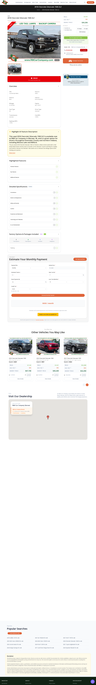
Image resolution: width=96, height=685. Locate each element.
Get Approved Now (80, 259)
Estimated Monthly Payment (48, 295)
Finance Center (52, 683)
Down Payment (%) (15, 279)
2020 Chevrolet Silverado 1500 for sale (72, 641)
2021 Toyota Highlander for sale (71, 644)
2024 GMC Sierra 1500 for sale (42, 641)
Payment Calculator (40, 319)
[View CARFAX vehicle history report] (75, 68)
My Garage (90, 2)
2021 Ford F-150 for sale (69, 638)
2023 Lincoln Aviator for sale (14, 644)
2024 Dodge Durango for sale (14, 647)
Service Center (28, 683)
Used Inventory (19, 2)
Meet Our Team (64, 2)
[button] (14, 69)
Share (80, 28)
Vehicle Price (52, 265)
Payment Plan (14, 265)
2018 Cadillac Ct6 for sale (13, 638)
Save (87, 28)
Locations (50, 2)
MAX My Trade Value (76, 76)
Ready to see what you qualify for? (48, 314)
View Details (20, 379)
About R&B (56, 2)
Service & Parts (43, 2)
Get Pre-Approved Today (75, 37)
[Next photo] (58, 41)
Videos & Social (72, 2)
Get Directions (16, 413)
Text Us (84, 50)
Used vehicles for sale (14, 633)
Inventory (23, 413)
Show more (12, 153)
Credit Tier (14, 286)
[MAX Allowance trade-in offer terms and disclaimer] (80, 82)
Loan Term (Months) (54, 279)
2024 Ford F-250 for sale (41, 644)
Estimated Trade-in (15, 272)
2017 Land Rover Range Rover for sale (44, 647)
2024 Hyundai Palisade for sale (70, 647)
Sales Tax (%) (52, 272)
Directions (75, 683)
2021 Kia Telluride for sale (41, 638)
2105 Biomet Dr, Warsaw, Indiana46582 (21, 411)
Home (38, 9)
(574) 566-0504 (69, 50)
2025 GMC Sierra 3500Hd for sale (15, 641)
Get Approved (27, 2)
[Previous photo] (10, 41)
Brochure (83, 31)
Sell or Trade (35, 2)
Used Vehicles (4, 683)
